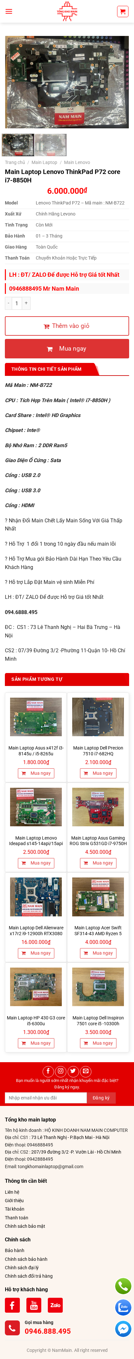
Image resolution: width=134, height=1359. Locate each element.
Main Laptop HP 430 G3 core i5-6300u (36, 1020)
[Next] (118, 82)
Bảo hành (14, 1250)
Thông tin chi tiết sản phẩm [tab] (46, 369)
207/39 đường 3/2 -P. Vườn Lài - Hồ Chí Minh (76, 1152)
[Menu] (9, 11)
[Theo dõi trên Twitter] (73, 1071)
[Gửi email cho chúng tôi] (85, 1071)
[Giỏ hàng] (122, 11)
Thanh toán (16, 1217)
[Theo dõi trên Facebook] (48, 1071)
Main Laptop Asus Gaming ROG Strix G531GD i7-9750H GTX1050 (98, 843)
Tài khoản (14, 1209)
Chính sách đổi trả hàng (29, 1276)
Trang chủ (15, 162)
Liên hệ (12, 1192)
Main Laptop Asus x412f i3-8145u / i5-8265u (36, 750)
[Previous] (16, 82)
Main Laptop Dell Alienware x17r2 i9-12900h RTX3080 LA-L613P (36, 933)
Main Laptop (44, 162)
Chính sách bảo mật (25, 1226)
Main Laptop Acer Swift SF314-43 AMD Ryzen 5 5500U (98, 933)
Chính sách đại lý (22, 1267)
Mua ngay (40, 773)
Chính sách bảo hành (26, 1259)
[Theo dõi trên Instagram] (60, 1071)
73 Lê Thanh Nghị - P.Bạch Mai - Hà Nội (70, 1137)
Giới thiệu (14, 1200)
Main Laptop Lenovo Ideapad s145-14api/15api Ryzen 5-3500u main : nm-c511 (36, 846)
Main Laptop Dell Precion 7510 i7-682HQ (98, 750)
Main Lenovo (77, 162)
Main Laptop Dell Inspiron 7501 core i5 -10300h (98, 1020)
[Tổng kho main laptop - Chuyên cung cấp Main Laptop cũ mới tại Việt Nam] (67, 11)
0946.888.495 (48, 1331)
